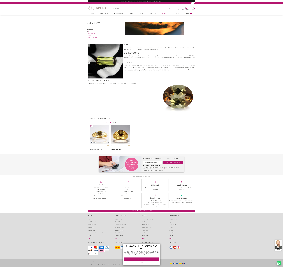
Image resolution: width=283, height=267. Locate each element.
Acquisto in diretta (101, 191)
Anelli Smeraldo (92, 225)
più (89, 238)
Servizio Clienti (101, 185)
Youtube (174, 247)
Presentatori (127, 187)
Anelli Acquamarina (147, 219)
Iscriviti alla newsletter (173, 162)
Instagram (178, 247)
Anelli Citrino (145, 236)
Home (94, 17)
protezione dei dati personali (158, 169)
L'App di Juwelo (101, 194)
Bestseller (142, 13)
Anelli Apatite (146, 230)
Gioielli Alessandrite (120, 225)
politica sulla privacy (143, 256)
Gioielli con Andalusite (93, 39)
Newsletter (128, 194)
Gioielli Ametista (119, 227)
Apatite (171, 236)
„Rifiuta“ (142, 253)
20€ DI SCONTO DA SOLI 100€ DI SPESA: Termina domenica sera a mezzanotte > (141, 1)
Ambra (171, 227)
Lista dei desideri (185, 9)
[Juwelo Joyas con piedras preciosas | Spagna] (180, 263)
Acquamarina (173, 219)
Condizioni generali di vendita (95, 261)
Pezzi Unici (153, 13)
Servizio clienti (155, 198)
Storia (89, 35)
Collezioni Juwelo (119, 13)
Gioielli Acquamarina (120, 219)
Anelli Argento (146, 233)
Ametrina (172, 230)
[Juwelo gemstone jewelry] (183, 263)
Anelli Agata (145, 222)
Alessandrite (173, 225)
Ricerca (169, 8)
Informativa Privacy (108, 261)
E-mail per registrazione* (150, 163)
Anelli (89, 219)
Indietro (90, 17)
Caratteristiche (91, 33)
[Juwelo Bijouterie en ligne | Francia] (174, 263)
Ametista (172, 233)
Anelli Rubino (91, 227)
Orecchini (90, 236)
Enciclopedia (176, 13)
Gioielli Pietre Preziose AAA (95, 233)
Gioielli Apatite (119, 233)
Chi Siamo (127, 185)
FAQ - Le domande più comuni (101, 198)
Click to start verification (152, 165)
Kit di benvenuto (101, 189)
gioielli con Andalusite (105, 123)
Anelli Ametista (146, 227)
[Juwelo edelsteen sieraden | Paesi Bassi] (177, 263)
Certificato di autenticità (101, 187)
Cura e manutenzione (93, 37)
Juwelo (189, 13)
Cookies (117, 261)
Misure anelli (127, 198)
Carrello (193, 9)
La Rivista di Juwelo (127, 191)
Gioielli (92, 13)
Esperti (127, 189)
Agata (171, 222)
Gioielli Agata (118, 222)
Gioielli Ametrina (119, 230)
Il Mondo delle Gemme (127, 196)
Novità (131, 13)
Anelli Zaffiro (91, 230)
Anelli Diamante (92, 222)
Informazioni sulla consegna (101, 196)
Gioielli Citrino (119, 236)
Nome (89, 31)
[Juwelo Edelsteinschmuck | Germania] (171, 263)
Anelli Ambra (145, 225)
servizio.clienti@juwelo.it (125, 3)
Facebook (171, 247)
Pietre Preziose (104, 13)
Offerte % (164, 13)
